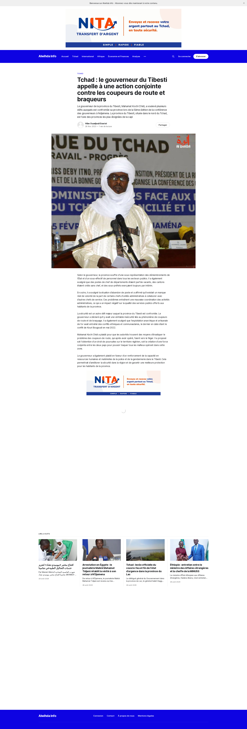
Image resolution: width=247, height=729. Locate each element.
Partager (163, 125)
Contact (110, 716)
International (88, 56)
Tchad (75, 56)
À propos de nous (126, 716)
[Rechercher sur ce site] (173, 56)
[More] (145, 56)
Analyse (136, 56)
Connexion (98, 716)
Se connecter (184, 56)
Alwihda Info (47, 56)
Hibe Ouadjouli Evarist (96, 123)
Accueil (65, 56)
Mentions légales (146, 716)
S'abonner (201, 56)
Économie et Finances (118, 56)
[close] (244, 3)
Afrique (100, 56)
